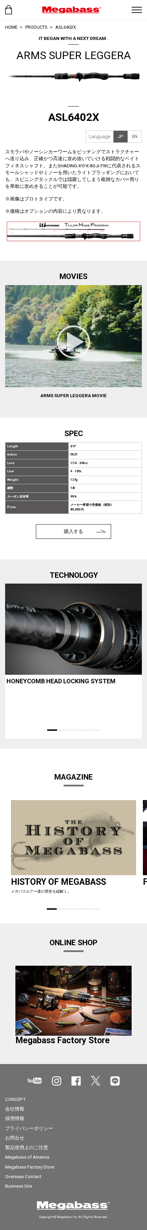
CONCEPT (15, 1099)
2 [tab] (63, 730)
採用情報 (14, 1118)
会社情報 (14, 1109)
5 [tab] (95, 730)
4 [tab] (84, 730)
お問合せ (14, 1138)
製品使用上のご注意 (26, 1147)
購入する (73, 531)
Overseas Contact (23, 1176)
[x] (95, 1081)
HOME (11, 27)
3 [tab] (74, 730)
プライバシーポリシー (29, 1128)
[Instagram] (56, 1081)
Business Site (18, 1186)
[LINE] (115, 1081)
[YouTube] (34, 1081)
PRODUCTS (36, 27)
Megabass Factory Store (29, 1167)
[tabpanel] (73, 644)
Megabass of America (27, 1157)
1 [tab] (52, 730)
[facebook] (76, 1081)
